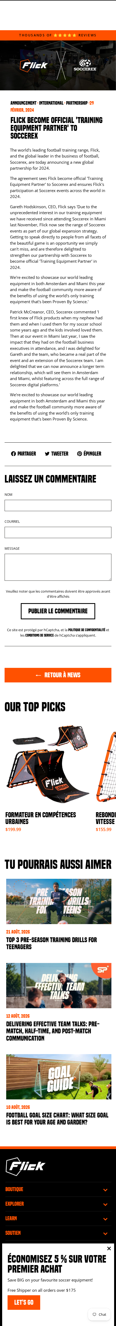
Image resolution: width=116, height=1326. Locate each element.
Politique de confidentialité (86, 630)
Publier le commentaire (58, 611)
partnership (77, 103)
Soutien (13, 1233)
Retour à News (61, 675)
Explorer (14, 1204)
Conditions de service (39, 635)
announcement (23, 103)
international (51, 103)
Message (12, 548)
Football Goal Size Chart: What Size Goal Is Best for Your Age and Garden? (57, 1118)
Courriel (12, 521)
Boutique (14, 1189)
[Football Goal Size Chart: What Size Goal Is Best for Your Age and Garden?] (58, 1076)
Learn (11, 1218)
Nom (8, 494)
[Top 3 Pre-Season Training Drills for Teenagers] (58, 901)
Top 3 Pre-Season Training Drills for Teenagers (51, 943)
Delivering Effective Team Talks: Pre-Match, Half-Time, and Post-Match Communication (53, 1031)
